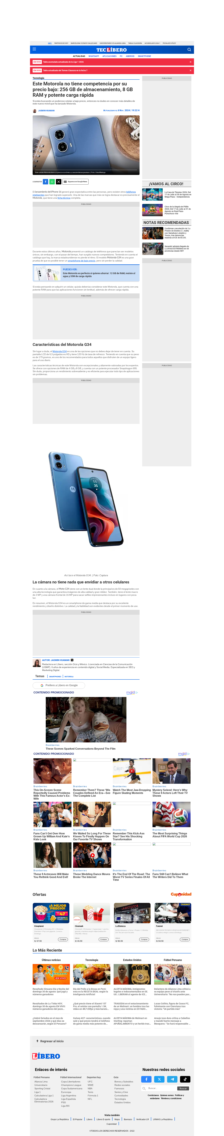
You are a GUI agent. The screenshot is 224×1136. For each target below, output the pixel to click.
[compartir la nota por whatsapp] (52, 182)
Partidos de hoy (61, 43)
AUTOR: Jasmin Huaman (56, 660)
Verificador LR (142, 1119)
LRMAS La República (163, 1119)
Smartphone (144, 56)
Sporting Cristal (42, 1088)
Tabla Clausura (135, 43)
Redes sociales (122, 1085)
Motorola (69, 676)
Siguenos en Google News (77, 181)
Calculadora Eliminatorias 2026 (43, 1100)
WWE (90, 1085)
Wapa (117, 1119)
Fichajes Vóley (169, 43)
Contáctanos (153, 1095)
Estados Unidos (122, 1102)
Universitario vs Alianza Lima (113, 43)
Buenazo (128, 1119)
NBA (90, 1088)
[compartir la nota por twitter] (58, 182)
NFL (90, 1099)
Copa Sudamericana (71, 1088)
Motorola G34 (60, 351)
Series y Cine (121, 1092)
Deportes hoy (94, 1077)
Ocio (116, 1077)
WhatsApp (94, 56)
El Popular (77, 1119)
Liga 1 (37, 1092)
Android (130, 56)
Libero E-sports (103, 1119)
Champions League (71, 1085)
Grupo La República (60, 1119)
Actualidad (79, 56)
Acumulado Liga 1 (152, 43)
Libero (89, 1119)
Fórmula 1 (93, 1095)
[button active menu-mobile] (34, 50)
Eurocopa (66, 1092)
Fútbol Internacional (70, 1077)
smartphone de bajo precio (81, 260)
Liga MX (65, 1106)
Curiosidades (121, 1095)
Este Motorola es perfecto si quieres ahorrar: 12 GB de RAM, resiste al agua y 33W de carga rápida (99, 275)
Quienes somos (167, 1095)
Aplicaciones (109, 56)
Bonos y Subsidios (123, 1081)
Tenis (90, 1092)
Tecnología (38, 78)
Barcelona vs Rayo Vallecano (84, 43)
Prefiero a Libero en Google (62, 685)
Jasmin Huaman (46, 111)
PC (121, 56)
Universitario (40, 1085)
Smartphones (55, 676)
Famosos (119, 1088)
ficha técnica (64, 198)
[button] (189, 50)
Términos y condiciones (171, 1098)
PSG (63, 1102)
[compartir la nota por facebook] (45, 182)
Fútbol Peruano (42, 1077)
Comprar (63, 939)
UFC (90, 1081)
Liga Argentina (68, 1095)
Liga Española (68, 1099)
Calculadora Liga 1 (44, 1095)
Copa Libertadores (70, 1081)
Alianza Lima (41, 1081)
